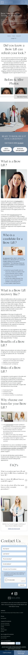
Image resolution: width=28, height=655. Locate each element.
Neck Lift (2, 628)
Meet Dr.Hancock (14, 529)
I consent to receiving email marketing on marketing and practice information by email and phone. (14, 574)
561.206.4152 (3, 618)
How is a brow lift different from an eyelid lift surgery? (12, 480)
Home (9, 35)
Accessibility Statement (17, 650)
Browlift (2, 631)
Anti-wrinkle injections (5, 636)
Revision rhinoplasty (5, 625)
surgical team (9, 425)
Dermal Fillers (4, 638)
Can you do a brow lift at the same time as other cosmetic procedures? (12, 487)
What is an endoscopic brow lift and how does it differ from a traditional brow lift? (13, 473)
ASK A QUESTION (6, 149)
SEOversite (18, 648)
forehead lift (18, 201)
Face (13, 35)
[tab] (14, 473)
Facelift (2, 626)
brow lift (6, 72)
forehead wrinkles (6, 220)
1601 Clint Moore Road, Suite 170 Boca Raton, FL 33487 (12, 612)
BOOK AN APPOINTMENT (20, 149)
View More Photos (22, 97)
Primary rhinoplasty (5, 623)
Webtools (24, 647)
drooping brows (14, 215)
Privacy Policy (8, 650)
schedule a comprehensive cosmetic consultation (14, 447)
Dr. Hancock (6, 258)
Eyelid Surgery (4, 629)
